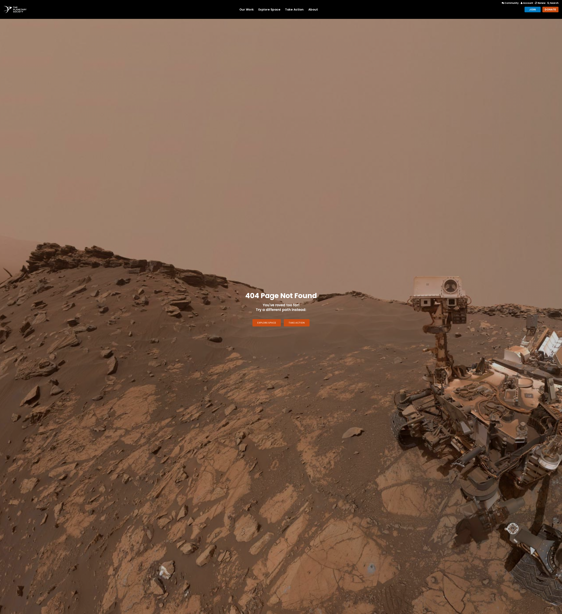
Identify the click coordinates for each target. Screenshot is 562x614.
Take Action (294, 9)
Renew (541, 3)
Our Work (246, 9)
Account (528, 3)
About (313, 9)
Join (532, 9)
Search (554, 3)
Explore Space (269, 9)
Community (511, 3)
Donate (550, 9)
